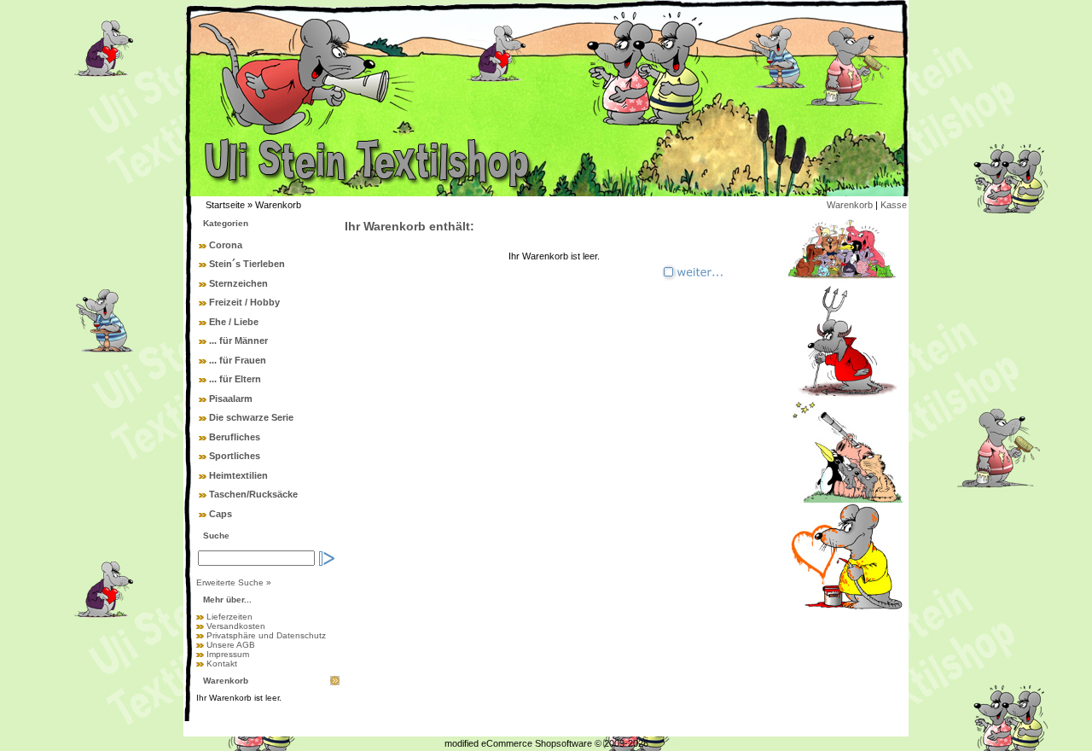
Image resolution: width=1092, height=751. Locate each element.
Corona (225, 245)
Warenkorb (850, 205)
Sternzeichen (238, 283)
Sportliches (234, 456)
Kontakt (221, 663)
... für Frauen (237, 360)
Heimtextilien (238, 475)
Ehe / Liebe (233, 322)
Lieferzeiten (229, 616)
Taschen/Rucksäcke (253, 494)
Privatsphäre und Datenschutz (266, 635)
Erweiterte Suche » (233, 582)
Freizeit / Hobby (244, 302)
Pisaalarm (231, 398)
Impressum (227, 654)
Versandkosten (235, 626)
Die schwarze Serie (251, 417)
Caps (220, 514)
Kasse (893, 205)
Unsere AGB (230, 644)
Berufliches (234, 437)
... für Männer (238, 340)
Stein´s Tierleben (247, 264)
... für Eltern (235, 379)
